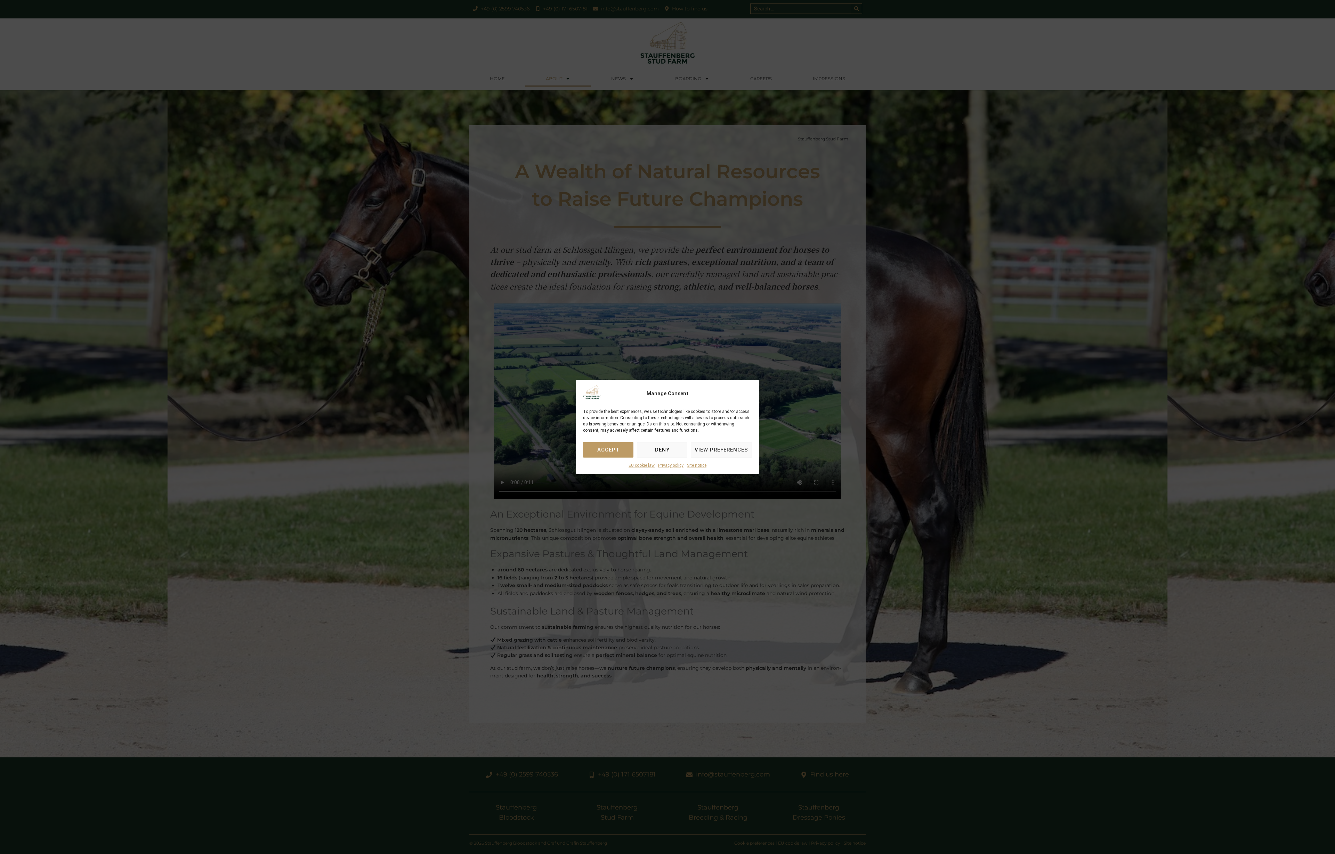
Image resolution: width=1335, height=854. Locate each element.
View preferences (721, 450)
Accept (608, 450)
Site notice (696, 465)
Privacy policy (670, 465)
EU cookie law (642, 465)
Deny (662, 450)
